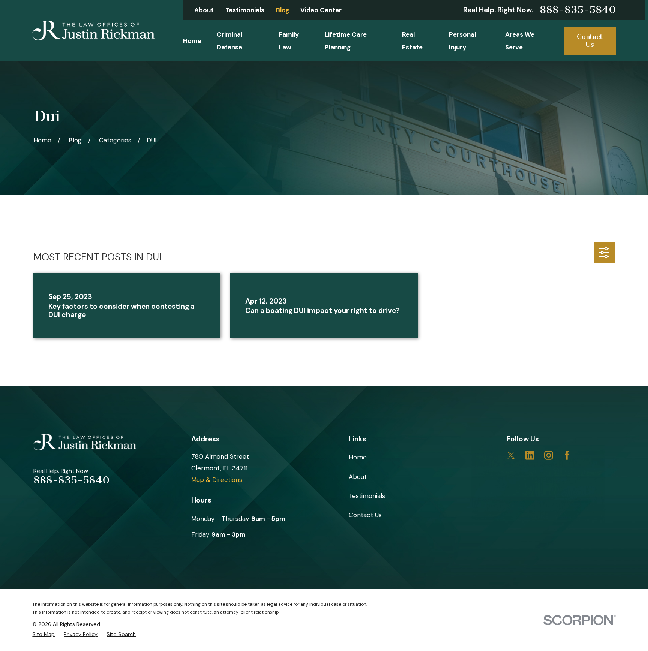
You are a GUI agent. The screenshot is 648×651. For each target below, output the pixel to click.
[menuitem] (43, 634)
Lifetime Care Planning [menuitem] (346, 40)
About (204, 10)
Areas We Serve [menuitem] (519, 40)
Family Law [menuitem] (289, 40)
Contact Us (590, 40)
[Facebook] (567, 455)
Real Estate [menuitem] (412, 40)
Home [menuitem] (192, 41)
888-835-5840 (578, 10)
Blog (282, 10)
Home (358, 457)
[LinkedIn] (529, 455)
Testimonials (244, 10)
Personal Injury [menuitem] (462, 40)
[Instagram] (548, 455)
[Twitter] (511, 455)
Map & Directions (216, 480)
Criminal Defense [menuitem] (229, 40)
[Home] (93, 30)
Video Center (321, 10)
